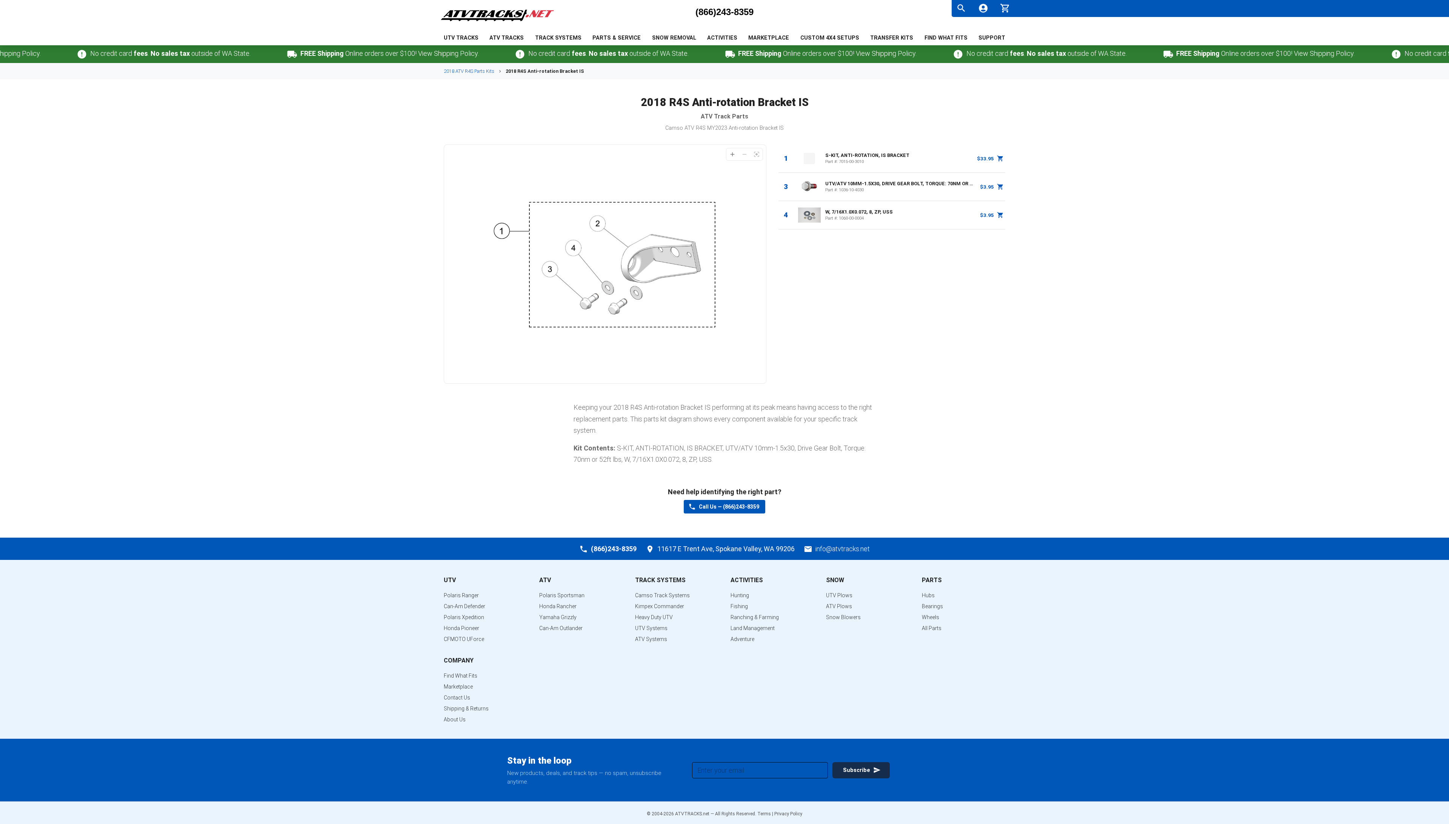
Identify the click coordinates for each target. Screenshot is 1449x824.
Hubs (928, 595)
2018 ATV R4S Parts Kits (469, 71)
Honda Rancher (558, 606)
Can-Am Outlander (561, 628)
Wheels (930, 617)
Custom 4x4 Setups (829, 38)
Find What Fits (946, 38)
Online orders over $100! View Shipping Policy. (362, 53)
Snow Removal (674, 38)
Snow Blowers (843, 617)
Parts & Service (616, 38)
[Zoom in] (732, 154)
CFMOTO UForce (464, 639)
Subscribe (856, 770)
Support (991, 38)
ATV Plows (839, 606)
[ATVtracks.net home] (497, 22)
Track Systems (558, 38)
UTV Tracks (461, 38)
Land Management (753, 628)
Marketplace (768, 38)
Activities (722, 38)
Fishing (739, 606)
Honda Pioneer (461, 628)
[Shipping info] (265, 54)
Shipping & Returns (466, 709)
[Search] (961, 8)
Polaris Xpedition (464, 617)
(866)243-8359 (724, 12)
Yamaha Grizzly (558, 617)
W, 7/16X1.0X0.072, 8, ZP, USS (859, 212)
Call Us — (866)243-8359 (729, 507)
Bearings (932, 606)
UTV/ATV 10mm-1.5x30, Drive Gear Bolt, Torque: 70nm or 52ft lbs (900, 183)
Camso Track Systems (662, 595)
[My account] (983, 8)
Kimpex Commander (659, 606)
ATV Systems (651, 639)
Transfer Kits (891, 38)
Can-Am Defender (464, 606)
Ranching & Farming (755, 617)
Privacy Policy (788, 813)
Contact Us (457, 698)
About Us (455, 719)
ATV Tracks (506, 38)
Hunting (740, 595)
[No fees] (55, 54)
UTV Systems (651, 628)
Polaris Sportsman (562, 595)
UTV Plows (839, 595)
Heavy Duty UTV (654, 617)
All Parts (931, 628)
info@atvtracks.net (842, 549)
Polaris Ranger (461, 595)
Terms (764, 813)
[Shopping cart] (1005, 7)
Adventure (742, 639)
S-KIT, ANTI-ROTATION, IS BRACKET (867, 155)
